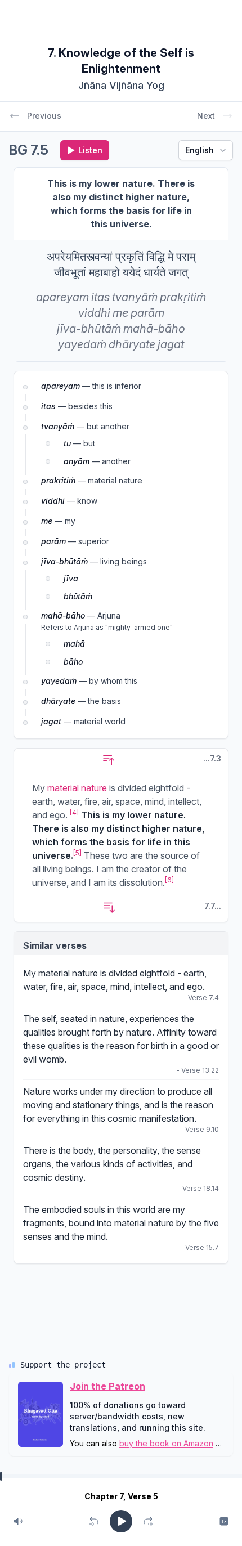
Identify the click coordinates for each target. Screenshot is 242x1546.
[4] (74, 812)
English (199, 150)
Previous (44, 115)
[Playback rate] (224, 1521)
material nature (77, 788)
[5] (77, 853)
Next (206, 115)
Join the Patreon (107, 1386)
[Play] (121, 1521)
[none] (62, 297)
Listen (90, 150)
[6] (169, 880)
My (30, 973)
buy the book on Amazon (166, 1443)
